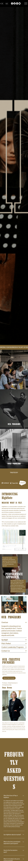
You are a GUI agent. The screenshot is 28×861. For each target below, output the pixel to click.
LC (7, 3)
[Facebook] (14, 3)
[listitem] (14, 369)
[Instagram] (12, 3)
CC (2, 3)
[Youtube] (19, 3)
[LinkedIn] (17, 3)
